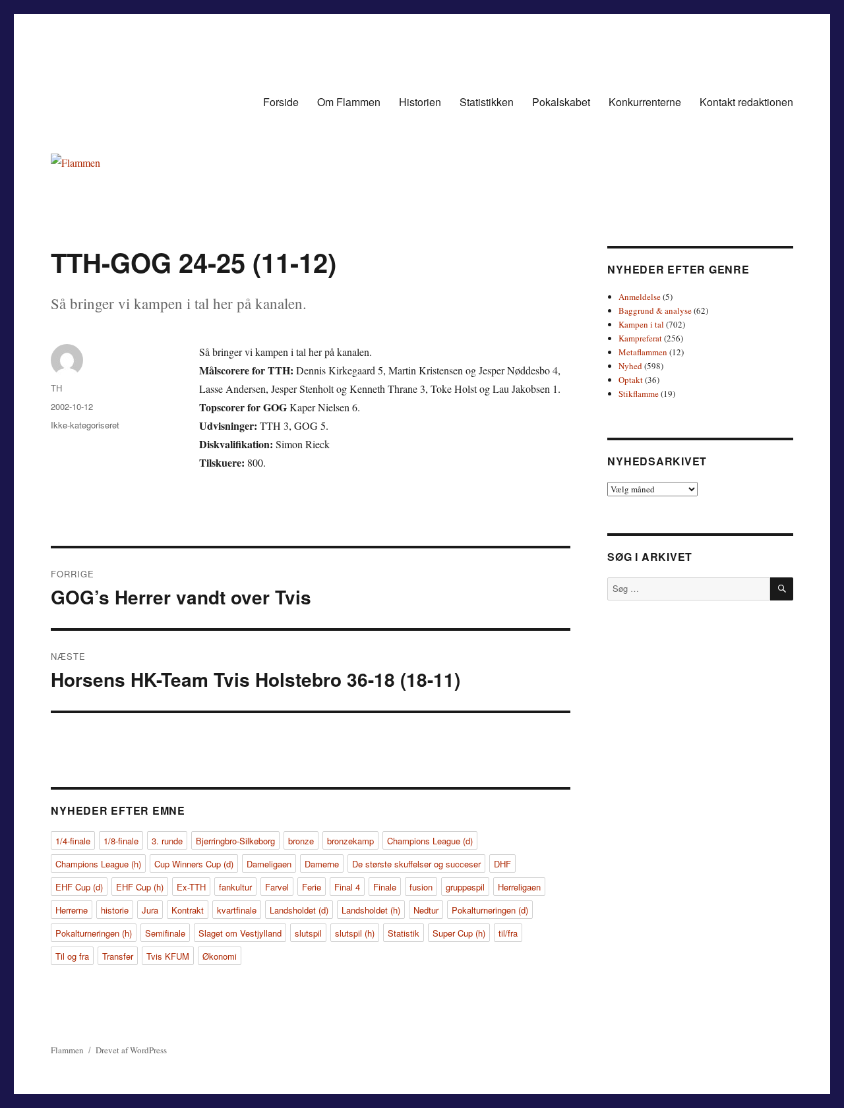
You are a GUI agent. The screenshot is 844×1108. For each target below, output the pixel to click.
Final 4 (347, 887)
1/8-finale (121, 840)
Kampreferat (640, 338)
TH (56, 388)
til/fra (508, 933)
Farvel (277, 887)
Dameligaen (269, 864)
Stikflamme (638, 393)
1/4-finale (72, 840)
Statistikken (487, 101)
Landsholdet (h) (371, 910)
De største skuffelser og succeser (416, 864)
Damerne (322, 864)
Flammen (67, 1050)
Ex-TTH (191, 887)
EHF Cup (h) (140, 887)
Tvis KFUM (167, 956)
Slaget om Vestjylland (240, 933)
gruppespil (465, 887)
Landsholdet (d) (299, 910)
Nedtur (425, 910)
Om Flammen (348, 101)
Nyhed (630, 366)
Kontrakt (187, 910)
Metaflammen (642, 352)
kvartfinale (236, 910)
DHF (502, 864)
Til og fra (72, 956)
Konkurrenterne (645, 101)
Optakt (630, 380)
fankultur (235, 887)
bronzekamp (350, 840)
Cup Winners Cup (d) (193, 864)
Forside (281, 101)
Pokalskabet (561, 101)
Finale (384, 887)
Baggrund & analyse (655, 310)
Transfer (117, 956)
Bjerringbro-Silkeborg (235, 840)
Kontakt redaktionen (746, 101)
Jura (150, 910)
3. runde (167, 840)
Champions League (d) (430, 840)
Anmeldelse (639, 297)
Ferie (311, 887)
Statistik (403, 933)
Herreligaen (519, 887)
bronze (301, 840)
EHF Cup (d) (79, 887)
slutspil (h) (355, 933)
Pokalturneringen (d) (490, 910)
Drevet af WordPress (131, 1050)
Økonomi (219, 956)
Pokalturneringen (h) (93, 933)
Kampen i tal (641, 324)
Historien (420, 101)
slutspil (308, 933)
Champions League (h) (98, 864)
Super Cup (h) (459, 933)
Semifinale (165, 933)
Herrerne (71, 910)
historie (115, 910)
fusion (421, 887)
